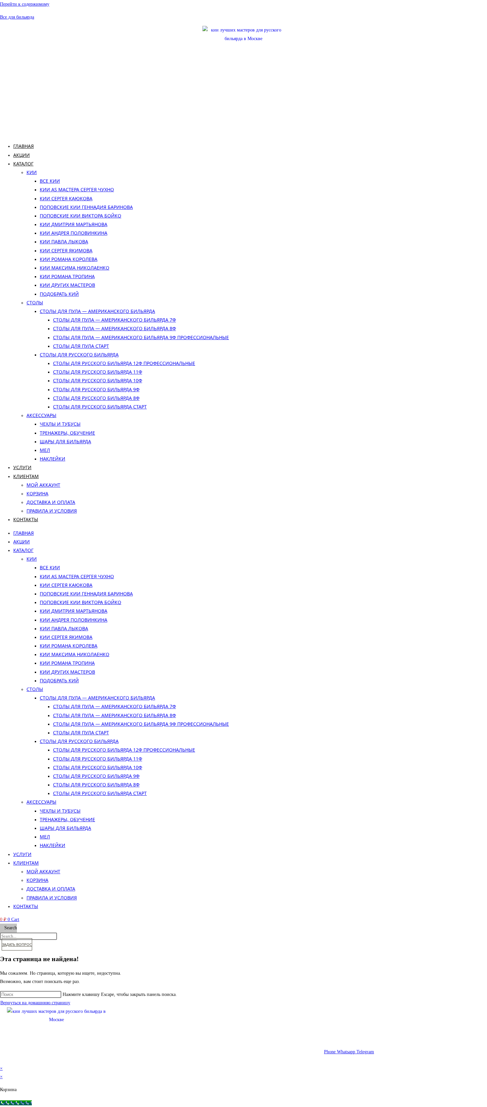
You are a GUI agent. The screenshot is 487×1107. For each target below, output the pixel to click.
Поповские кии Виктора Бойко (80, 216)
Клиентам (26, 476)
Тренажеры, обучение (67, 433)
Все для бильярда (17, 17)
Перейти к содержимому (24, 4)
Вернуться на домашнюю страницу (35, 1002)
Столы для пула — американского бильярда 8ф (114, 328)
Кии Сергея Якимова (66, 250)
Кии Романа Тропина (67, 276)
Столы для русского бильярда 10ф (97, 380)
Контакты (25, 519)
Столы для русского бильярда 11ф (97, 372)
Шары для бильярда (65, 441)
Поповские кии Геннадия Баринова (86, 207)
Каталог (23, 163)
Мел (45, 450)
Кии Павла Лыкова (64, 241)
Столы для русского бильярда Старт (100, 406)
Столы (35, 302)
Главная (23, 146)
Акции (21, 155)
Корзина (37, 493)
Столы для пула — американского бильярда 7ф (114, 320)
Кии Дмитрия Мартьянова (73, 224)
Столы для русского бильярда (79, 354)
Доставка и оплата (51, 502)
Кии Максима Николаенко (74, 268)
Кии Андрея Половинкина (73, 233)
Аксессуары (41, 415)
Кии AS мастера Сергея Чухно (77, 189)
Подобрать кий (59, 294)
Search (10, 927)
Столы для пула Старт (81, 346)
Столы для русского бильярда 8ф (96, 398)
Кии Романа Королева (68, 259)
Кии (32, 172)
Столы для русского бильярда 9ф (96, 389)
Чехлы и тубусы (60, 424)
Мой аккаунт (43, 485)
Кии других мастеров (67, 285)
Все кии (50, 181)
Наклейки (52, 459)
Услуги (22, 467)
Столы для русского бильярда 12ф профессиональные (124, 363)
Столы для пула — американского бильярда (97, 311)
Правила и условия (52, 511)
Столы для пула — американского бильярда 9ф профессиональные (141, 337)
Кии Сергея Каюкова (66, 198)
